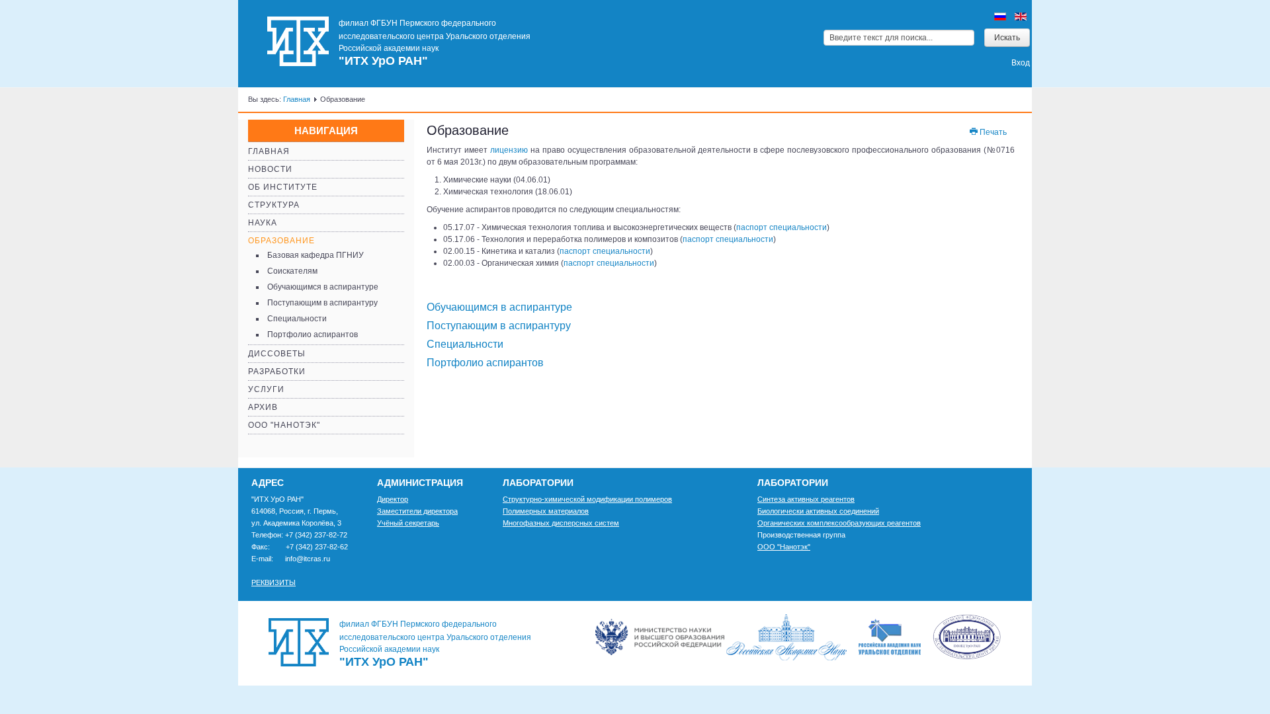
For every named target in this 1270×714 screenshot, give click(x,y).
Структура (274, 205)
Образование (281, 240)
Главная (296, 99)
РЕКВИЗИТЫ (273, 582)
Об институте (283, 187)
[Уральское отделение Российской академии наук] (930, 636)
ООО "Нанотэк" (284, 425)
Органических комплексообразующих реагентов (839, 523)
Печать (992, 132)
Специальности (297, 318)
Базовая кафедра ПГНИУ (315, 255)
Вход (1020, 62)
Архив (263, 407)
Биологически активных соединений (818, 511)
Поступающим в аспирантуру (322, 302)
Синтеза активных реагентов (806, 499)
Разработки (277, 371)
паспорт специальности (781, 227)
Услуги (266, 389)
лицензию (510, 150)
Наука (262, 222)
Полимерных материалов (546, 511)
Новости (270, 169)
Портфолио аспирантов (312, 334)
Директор (392, 499)
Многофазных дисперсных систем (561, 523)
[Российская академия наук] (791, 636)
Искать (1007, 37)
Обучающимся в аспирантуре (322, 287)
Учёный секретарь (408, 523)
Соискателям (292, 271)
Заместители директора (417, 511)
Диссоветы (277, 353)
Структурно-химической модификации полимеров (587, 499)
